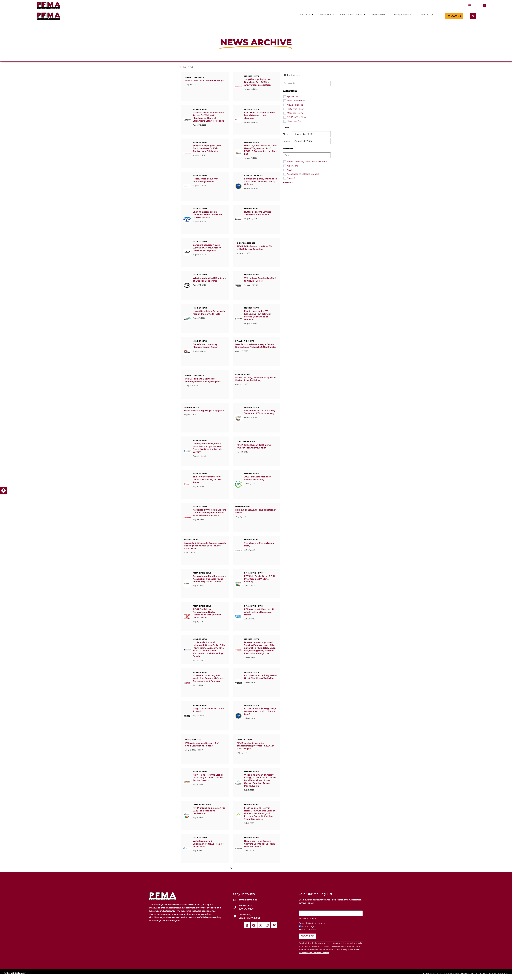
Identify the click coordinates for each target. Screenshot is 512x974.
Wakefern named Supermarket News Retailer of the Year (208, 844)
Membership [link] (378, 14)
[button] (470, 5)
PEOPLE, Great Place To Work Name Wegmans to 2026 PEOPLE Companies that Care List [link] (260, 149)
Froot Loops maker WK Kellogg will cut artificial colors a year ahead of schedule (257, 315)
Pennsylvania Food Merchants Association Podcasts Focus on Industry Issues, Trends (209, 579)
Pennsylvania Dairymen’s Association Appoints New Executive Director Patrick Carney (207, 447)
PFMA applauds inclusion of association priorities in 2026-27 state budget (255, 746)
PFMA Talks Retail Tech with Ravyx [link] (204, 80)
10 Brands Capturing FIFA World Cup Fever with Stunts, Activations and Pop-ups (209, 678)
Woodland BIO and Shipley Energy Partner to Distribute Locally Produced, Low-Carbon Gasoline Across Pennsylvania (260, 780)
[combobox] (292, 75)
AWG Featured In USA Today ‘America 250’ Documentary (259, 412)
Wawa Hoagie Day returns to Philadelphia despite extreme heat (260, 910)
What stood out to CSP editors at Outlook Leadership (209, 279)
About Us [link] (305, 14)
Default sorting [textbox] (292, 75)
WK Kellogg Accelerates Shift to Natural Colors (260, 279)
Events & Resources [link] (351, 14)
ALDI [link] (289, 170)
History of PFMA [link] (295, 109)
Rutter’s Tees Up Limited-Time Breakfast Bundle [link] (258, 213)
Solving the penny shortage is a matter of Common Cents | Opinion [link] (260, 181)
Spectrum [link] (292, 96)
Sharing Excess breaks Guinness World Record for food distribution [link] (207, 215)
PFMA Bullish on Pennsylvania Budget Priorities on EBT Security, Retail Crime (207, 613)
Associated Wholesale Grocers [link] (303, 174)
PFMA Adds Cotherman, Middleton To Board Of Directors (257, 943)
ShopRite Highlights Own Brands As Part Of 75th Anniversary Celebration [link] (258, 82)
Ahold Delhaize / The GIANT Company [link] (307, 161)
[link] (3, 490)
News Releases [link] (295, 105)
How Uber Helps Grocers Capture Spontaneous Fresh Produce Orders (259, 844)
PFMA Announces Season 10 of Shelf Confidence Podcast (202, 744)
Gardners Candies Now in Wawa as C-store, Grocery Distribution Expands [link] (207, 248)
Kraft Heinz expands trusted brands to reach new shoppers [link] (259, 115)
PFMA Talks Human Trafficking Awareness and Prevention (254, 446)
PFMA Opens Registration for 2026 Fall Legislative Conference (255, 877)
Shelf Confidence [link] (296, 100)
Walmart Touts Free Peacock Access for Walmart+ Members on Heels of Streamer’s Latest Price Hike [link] (208, 116)
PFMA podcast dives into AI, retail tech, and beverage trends (259, 612)
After (285, 134)
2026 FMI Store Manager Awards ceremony (257, 478)
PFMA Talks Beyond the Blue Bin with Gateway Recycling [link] (255, 247)
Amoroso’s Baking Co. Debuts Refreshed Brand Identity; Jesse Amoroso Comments (209, 943)
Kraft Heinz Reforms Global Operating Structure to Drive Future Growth (208, 778)
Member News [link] (295, 113)
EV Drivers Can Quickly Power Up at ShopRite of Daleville (260, 676)
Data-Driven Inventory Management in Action (205, 345)
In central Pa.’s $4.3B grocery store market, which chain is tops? (260, 711)
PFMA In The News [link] (297, 117)
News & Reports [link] (403, 14)
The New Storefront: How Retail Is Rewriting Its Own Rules (207, 479)
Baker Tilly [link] (292, 178)
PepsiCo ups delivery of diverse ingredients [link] (205, 180)
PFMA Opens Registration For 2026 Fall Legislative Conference (209, 811)
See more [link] (288, 182)
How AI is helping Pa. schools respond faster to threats (209, 312)
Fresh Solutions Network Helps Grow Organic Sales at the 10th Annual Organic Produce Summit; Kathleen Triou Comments (259, 813)
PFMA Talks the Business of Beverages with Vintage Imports (203, 380)
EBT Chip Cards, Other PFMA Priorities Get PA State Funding (259, 579)
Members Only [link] (295, 121)
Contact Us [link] (427, 14)
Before (286, 141)
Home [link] (183, 67)
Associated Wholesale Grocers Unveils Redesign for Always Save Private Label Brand (209, 513)
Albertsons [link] (292, 166)
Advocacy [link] (325, 14)
